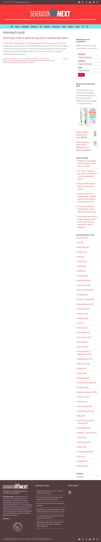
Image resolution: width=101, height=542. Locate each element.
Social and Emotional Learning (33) (85, 421)
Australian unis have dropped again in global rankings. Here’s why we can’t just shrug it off (50, 511)
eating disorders (34, 60)
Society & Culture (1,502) (87, 433)
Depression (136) (83, 285)
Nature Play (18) (83, 364)
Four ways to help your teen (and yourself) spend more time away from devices (50, 498)
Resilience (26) (82, 387)
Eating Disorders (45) (85, 304)
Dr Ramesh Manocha (10, 58)
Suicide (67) (81, 437)
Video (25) (81, 456)
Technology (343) (83, 442)
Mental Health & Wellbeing (38, 58)
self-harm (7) (82, 401)
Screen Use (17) (83, 397)
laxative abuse (42, 60)
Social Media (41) (84, 428)
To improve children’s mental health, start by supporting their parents (86, 209)
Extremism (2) (82, 313)
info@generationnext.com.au (22, 2)
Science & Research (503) (87, 392)
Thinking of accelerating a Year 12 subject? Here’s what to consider (86, 163)
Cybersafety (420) (83, 280)
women (25, 62)
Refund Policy (48, 539)
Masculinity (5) (82, 347)
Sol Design (41, 539)
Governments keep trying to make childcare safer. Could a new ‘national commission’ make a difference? (87, 221)
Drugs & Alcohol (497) (85, 299)
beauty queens (22, 60)
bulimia (28, 60)
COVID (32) (81, 271)
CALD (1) (80, 257)
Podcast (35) (82, 373)
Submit (81, 75)
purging (9, 62)
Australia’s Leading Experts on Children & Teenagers (15, 492)
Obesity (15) (81, 368)
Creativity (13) (82, 276)
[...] (24, 54)
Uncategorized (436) (85, 451)
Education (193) (83, 309)
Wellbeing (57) (82, 466)
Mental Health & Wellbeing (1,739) (84, 352)
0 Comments (31, 62)
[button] (87, 26)
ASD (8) (80, 242)
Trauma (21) (81, 447)
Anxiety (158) (82, 238)
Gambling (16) (82, 318)
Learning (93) (82, 342)
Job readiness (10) (84, 337)
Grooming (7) (82, 328)
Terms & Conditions (26, 539)
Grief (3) (80, 323)
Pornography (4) (83, 378)
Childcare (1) (82, 261)
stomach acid (14, 62)
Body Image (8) (83, 247)
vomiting (20, 62)
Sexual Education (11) (85, 411)
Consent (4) (81, 266)
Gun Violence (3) (83, 332)
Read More (65, 58)
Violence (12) (82, 461)
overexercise (49, 60)
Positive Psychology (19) (86, 382)
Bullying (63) (82, 252)
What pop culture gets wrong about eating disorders (35, 38)
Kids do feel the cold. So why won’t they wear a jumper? (86, 186)
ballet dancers (14, 60)
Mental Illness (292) (84, 359)
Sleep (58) (81, 416)
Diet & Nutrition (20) (85, 290)
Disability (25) (82, 295)
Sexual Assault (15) (84, 406)
